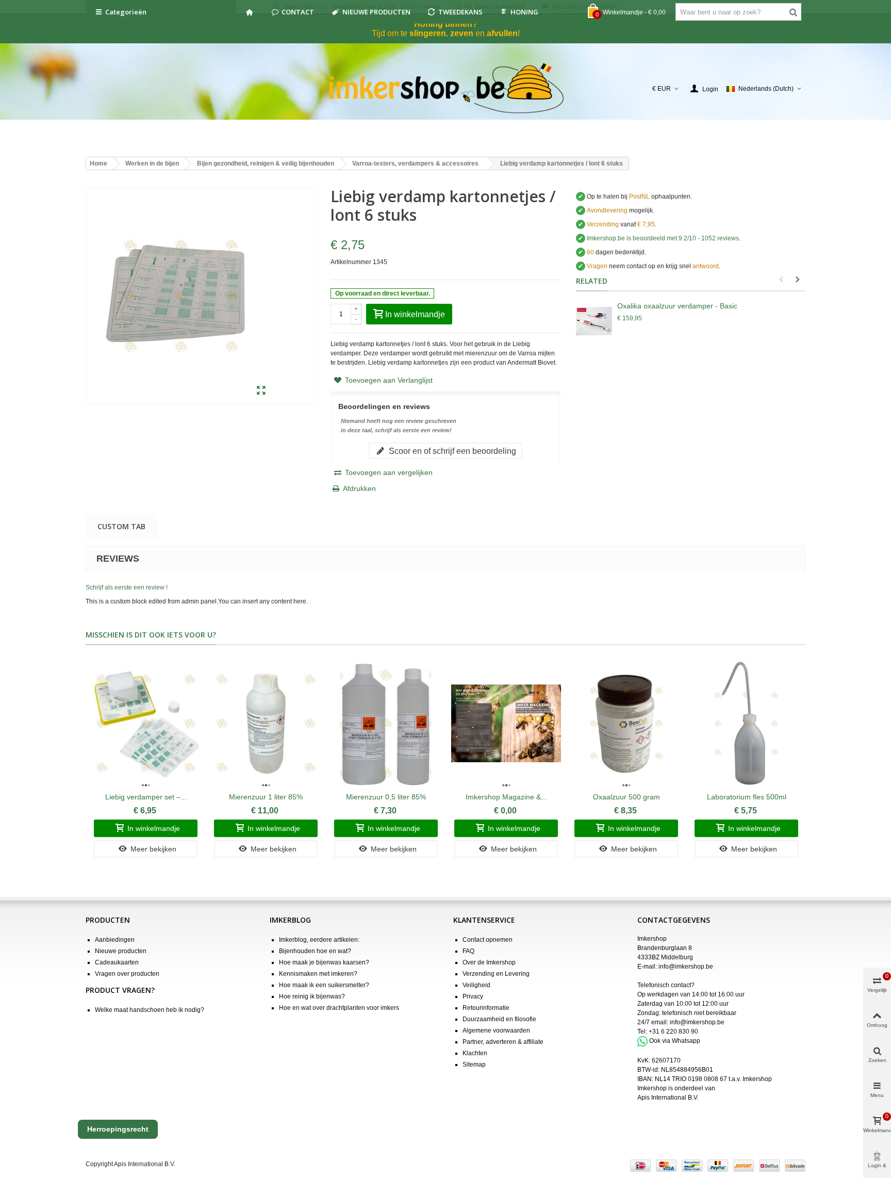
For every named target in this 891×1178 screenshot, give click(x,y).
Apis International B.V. (668, 1097)
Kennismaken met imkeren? (318, 973)
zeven (461, 33)
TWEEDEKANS (460, 12)
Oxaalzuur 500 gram (626, 797)
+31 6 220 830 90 (673, 1031)
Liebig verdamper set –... (146, 797)
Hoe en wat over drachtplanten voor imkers (339, 1007)
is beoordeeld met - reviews (663, 238)
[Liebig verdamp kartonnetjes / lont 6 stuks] (261, 391)
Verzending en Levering (496, 973)
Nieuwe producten (120, 951)
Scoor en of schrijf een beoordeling (451, 450)
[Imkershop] (446, 88)
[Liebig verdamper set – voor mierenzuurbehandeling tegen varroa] (146, 723)
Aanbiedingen (115, 939)
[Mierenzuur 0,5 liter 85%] (386, 723)
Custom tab (121, 526)
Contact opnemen (488, 939)
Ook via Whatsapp (674, 1040)
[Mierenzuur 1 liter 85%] (266, 723)
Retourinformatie (486, 1007)
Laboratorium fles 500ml (746, 797)
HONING (524, 12)
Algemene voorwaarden (496, 1030)
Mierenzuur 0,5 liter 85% (386, 797)
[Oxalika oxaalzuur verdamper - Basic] (594, 321)
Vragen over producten (127, 973)
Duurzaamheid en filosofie (499, 1019)
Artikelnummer (351, 262)
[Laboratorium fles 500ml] (746, 723)
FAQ (468, 951)
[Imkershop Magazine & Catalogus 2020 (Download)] (506, 723)
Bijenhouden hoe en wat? (315, 951)
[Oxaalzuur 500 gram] (626, 723)
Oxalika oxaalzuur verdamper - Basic (677, 306)
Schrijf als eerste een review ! (127, 587)
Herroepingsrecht (117, 1129)
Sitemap (474, 1064)
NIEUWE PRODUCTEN (376, 12)
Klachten (475, 1053)
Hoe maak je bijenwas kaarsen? (324, 962)
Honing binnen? (445, 24)
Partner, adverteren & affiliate (503, 1041)
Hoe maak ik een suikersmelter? (324, 985)
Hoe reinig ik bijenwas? (312, 996)
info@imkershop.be (685, 966)
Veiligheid (476, 985)
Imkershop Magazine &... (506, 797)
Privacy (473, 996)
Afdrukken (359, 488)
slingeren (427, 33)
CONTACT (298, 12)
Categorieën (125, 12)
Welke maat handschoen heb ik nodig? (149, 1009)
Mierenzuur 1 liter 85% (266, 797)
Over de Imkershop (489, 962)
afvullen (502, 33)
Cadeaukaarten (117, 962)
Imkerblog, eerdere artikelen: (319, 939)
